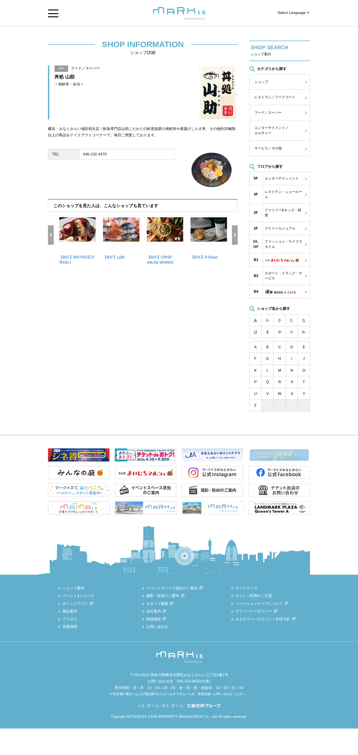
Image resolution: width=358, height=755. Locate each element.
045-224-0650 (188, 681)
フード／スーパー (268, 113)
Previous (51, 235)
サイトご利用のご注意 (253, 596)
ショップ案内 (73, 588)
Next (235, 235)
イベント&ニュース (78, 596)
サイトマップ (246, 588)
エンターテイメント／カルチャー (271, 130)
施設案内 (69, 611)
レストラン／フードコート (274, 97)
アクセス (69, 619)
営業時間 (69, 626)
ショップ (261, 82)
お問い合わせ (157, 626)
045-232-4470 (95, 154)
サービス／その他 (268, 148)
